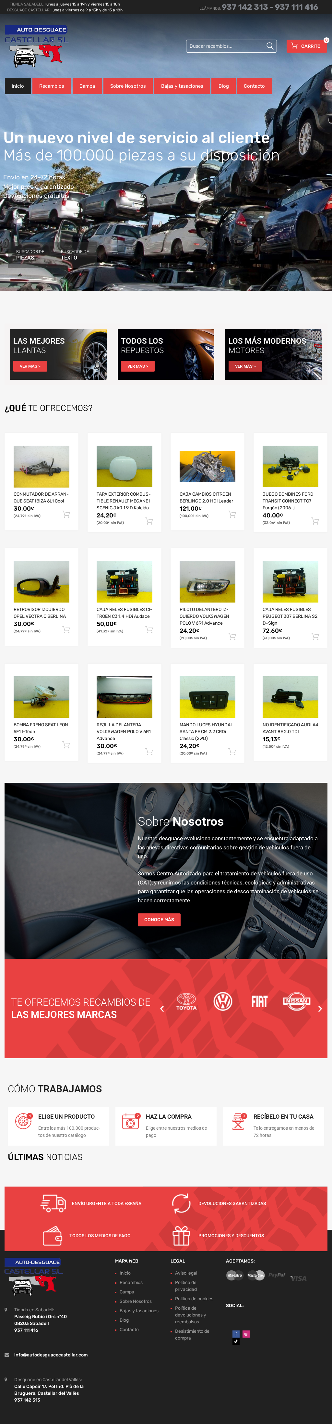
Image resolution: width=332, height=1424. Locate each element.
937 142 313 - (248, 7)
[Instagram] (246, 1334)
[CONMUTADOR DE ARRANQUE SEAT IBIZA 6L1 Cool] (41, 467)
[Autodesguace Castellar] (32, 46)
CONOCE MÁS (159, 919)
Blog (224, 86)
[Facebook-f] (236, 1334)
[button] (162, 1008)
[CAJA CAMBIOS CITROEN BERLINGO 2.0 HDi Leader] (207, 466)
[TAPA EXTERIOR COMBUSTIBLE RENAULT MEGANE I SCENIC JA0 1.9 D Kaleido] (124, 466)
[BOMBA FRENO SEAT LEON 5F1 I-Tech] (41, 697)
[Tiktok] (236, 1341)
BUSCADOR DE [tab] (30, 255)
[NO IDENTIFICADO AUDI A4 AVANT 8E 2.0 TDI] (290, 697)
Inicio (18, 86)
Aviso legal (186, 1273)
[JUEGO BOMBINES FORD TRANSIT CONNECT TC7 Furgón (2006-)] (290, 466)
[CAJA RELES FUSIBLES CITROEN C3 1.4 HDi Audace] (124, 582)
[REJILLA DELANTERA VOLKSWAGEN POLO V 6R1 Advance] (124, 697)
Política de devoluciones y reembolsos (190, 1315)
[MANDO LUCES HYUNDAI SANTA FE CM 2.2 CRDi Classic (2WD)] (207, 697)
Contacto (254, 86)
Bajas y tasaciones (182, 86)
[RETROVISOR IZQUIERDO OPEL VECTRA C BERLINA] (41, 582)
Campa (87, 86)
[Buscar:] (231, 46)
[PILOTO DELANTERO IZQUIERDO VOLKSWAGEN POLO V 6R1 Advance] (207, 582)
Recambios (51, 86)
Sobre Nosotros (128, 86)
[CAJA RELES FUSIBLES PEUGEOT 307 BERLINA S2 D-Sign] (290, 582)
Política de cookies (194, 1299)
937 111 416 (296, 7)
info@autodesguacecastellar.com (51, 1355)
